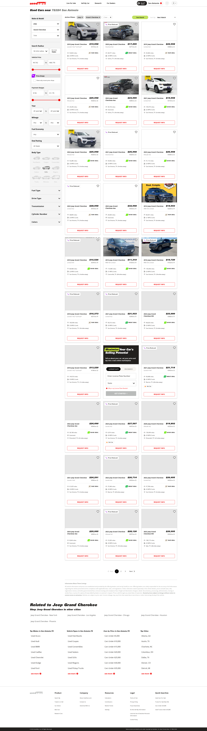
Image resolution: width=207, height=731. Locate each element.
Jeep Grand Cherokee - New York (44, 615)
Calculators (108, 698)
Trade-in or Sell (59, 702)
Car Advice (58, 706)
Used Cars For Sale (160, 698)
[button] (132, 573)
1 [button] (116, 571)
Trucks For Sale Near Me (162, 702)
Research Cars (59, 713)
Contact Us (83, 702)
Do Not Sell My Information (138, 709)
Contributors (108, 702)
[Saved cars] (167, 3)
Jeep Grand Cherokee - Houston (154, 615)
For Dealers (111, 3)
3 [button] (125, 571)
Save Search (140, 17)
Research (98, 3)
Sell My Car (85, 3)
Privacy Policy (134, 702)
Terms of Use (133, 698)
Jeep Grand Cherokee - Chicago (116, 615)
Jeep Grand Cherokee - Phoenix (43, 621)
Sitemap (107, 709)
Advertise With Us (85, 706)
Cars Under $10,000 (160, 706)
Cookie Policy (134, 719)
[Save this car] (98, 24)
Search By (57, 698)
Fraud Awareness (135, 706)
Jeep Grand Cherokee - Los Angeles (82, 615)
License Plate (114, 369)
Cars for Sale (71, 3)
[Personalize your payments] (97, 47)
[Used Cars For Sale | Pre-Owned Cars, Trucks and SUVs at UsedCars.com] (38, 3)
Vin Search (128, 369)
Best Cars (57, 709)
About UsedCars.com (86, 698)
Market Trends (109, 706)
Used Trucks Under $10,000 (162, 709)
